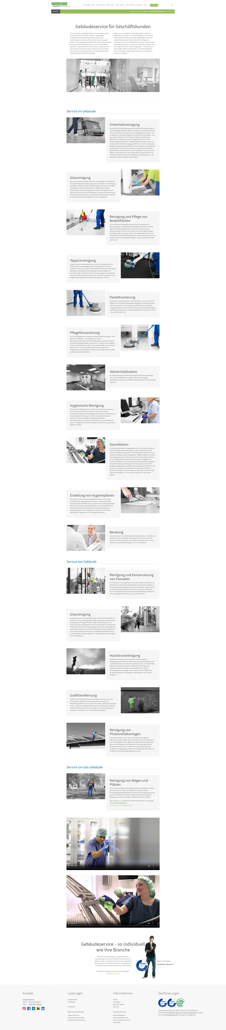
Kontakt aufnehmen (28, 999)
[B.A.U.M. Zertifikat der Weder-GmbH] (180, 1003)
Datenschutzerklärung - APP (120, 1018)
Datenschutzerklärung (119, 1015)
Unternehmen (117, 1002)
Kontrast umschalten (73, 1015)
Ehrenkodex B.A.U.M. (171, 1015)
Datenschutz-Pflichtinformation (121, 1020)
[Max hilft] (146, 957)
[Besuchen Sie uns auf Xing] (33, 1008)
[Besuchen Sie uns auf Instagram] (24, 1008)
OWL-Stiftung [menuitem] (130, 5)
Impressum (116, 1007)
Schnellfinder (71, 1007)
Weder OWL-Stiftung (118, 1004)
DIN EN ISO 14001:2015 (189, 1013)
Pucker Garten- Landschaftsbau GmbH (121, 805)
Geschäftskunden (72, 999)
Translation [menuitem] (154, 5)
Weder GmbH (60, 4)
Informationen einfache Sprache (76, 1020)
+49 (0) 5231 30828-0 (35, 1002)
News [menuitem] (145, 5)
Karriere (115, 999)
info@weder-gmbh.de (35, 1004)
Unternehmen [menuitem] (120, 5)
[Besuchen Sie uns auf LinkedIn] (42, 1008)
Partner (120, 801)
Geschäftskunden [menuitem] (89, 5)
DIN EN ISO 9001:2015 (175, 1013)
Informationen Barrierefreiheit (76, 1018)
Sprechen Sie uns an (113, 973)
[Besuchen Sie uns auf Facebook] (28, 1008)
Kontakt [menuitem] (139, 5)
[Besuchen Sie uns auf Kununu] (38, 1008)
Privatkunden (71, 1002)
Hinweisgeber (117, 1022)
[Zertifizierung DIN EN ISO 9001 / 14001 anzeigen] (162, 1003)
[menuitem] (172, 5)
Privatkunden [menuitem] (100, 5)
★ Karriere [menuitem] (110, 5)
